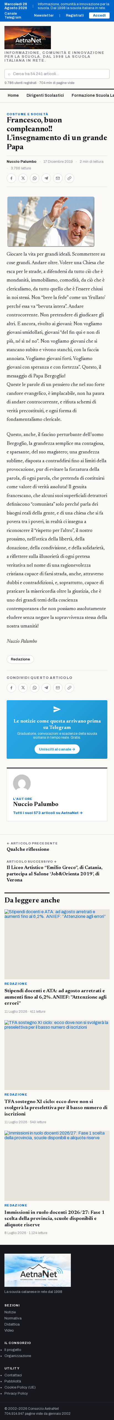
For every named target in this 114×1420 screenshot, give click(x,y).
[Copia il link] (69, 178)
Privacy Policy (16, 1393)
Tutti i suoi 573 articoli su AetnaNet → (48, 813)
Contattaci (13, 1375)
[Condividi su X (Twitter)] (23, 178)
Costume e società (27, 114)
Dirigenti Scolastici (45, 95)
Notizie (10, 1312)
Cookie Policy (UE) (20, 1387)
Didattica (12, 1324)
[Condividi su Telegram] (46, 178)
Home (13, 95)
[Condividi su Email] (58, 178)
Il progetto (12, 1350)
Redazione (20, 659)
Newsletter (44, 15)
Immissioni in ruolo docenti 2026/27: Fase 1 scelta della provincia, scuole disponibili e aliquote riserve (54, 1219)
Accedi (99, 15)
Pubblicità (12, 1381)
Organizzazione (17, 1356)
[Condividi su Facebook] (11, 178)
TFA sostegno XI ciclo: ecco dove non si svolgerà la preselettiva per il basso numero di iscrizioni (55, 1108)
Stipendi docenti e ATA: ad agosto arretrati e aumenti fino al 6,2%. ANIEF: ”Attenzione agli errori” (55, 997)
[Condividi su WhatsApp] (34, 178)
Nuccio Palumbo (22, 162)
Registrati (75, 15)
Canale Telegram (12, 15)
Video (9, 1330)
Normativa (13, 1318)
